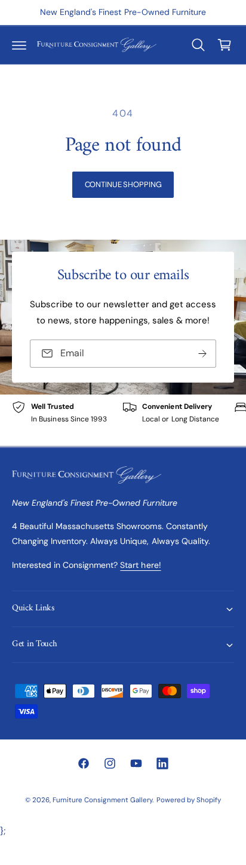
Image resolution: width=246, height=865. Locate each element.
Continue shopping (123, 184)
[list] (123, 420)
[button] (19, 45)
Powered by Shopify (188, 800)
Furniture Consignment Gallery (102, 800)
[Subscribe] (202, 354)
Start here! (140, 565)
